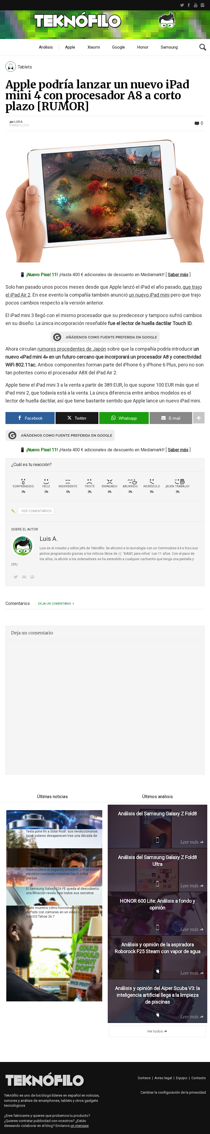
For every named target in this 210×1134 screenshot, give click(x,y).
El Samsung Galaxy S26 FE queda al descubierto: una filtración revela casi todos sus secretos (63, 891)
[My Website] (33, 577)
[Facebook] (188, 5)
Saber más (178, 274)
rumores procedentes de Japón (71, 349)
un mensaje (80, 1126)
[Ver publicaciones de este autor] (22, 546)
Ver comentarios (36, 511)
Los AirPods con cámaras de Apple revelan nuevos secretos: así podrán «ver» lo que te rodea (59, 855)
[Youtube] (195, 5)
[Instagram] (202, 5)
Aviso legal (163, 1078)
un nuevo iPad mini (149, 295)
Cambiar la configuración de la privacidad (173, 1092)
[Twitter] (182, 5)
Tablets (25, 67)
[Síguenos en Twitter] (17, 577)
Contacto (198, 1078)
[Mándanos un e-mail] (25, 577)
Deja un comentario (54, 603)
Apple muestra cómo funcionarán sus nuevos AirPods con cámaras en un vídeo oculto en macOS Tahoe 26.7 (60, 912)
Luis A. (18, 121)
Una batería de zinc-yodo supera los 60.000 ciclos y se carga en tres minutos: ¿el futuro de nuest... (61, 816)
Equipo (181, 1078)
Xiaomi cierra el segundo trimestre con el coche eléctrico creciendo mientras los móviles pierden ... (62, 874)
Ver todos (155, 1031)
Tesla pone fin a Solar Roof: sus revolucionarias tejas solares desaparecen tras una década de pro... (62, 835)
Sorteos (144, 1078)
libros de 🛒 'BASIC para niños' (127, 554)
